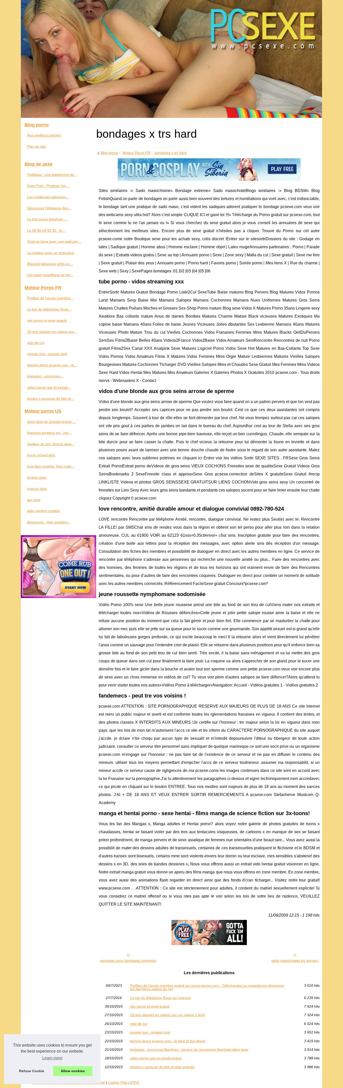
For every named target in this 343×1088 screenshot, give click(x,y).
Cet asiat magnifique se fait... (50, 275)
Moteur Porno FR (136, 153)
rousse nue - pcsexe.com (150, 1032)
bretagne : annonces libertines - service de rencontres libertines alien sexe (189, 1049)
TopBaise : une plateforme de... (52, 175)
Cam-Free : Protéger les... (48, 186)
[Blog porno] (171, 59)
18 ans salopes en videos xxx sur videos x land (167, 1015)
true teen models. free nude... (50, 466)
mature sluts (37, 489)
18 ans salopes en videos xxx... (52, 332)
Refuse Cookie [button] (31, 1071)
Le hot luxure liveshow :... (47, 219)
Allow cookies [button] (73, 1071)
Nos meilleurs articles (44, 135)
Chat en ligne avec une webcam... (54, 241)
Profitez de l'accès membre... (50, 298)
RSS (135, 1082)
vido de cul (138, 1023)
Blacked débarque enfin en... (50, 264)
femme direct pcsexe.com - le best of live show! (167, 1041)
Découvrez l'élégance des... (49, 208)
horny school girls (41, 455)
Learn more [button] (52, 1058)
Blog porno (109, 153)
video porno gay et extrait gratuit (156, 1058)
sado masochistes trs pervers (294, 961)
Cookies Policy (119, 1082)
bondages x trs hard (171, 153)
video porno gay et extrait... (49, 387)
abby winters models (43, 511)
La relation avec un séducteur (50, 253)
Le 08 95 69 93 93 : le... (46, 230)
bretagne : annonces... (45, 376)
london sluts (36, 477)
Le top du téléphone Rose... (49, 309)
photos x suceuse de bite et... (50, 399)
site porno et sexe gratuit (149, 1006)
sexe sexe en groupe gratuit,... (51, 422)
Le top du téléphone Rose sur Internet (160, 998)
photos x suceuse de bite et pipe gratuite (162, 1067)
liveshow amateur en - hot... (49, 433)
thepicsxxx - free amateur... (48, 522)
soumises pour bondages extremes (128, 961)
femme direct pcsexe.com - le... (52, 365)
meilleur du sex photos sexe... (51, 444)
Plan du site (36, 146)
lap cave (33, 500)
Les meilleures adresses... (48, 197)
